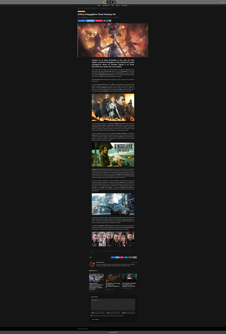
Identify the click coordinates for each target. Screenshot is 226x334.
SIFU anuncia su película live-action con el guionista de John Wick (129, 285)
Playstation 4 (119, 250)
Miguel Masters (84, 17)
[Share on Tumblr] (107, 21)
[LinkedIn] (80, 68)
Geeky (87, 328)
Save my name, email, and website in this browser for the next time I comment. (107, 315)
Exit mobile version (113, 332)
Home (99, 5)
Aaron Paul (92, 250)
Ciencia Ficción (81, 11)
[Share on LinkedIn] (104, 21)
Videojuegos (106, 5)
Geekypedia (124, 5)
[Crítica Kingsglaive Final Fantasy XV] (113, 40)
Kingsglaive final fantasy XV (109, 250)
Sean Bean (128, 250)
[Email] (80, 73)
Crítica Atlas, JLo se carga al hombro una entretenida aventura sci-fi (113, 285)
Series (117, 5)
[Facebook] (80, 63)
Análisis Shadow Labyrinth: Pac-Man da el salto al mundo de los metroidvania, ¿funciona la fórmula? (96, 286)
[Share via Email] (110, 21)
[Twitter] (80, 65)
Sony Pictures (92, 252)
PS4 (124, 250)
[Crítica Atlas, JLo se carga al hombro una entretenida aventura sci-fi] (113, 278)
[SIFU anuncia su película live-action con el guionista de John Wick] (129, 278)
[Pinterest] (80, 71)
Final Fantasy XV (99, 250)
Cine (113, 5)
